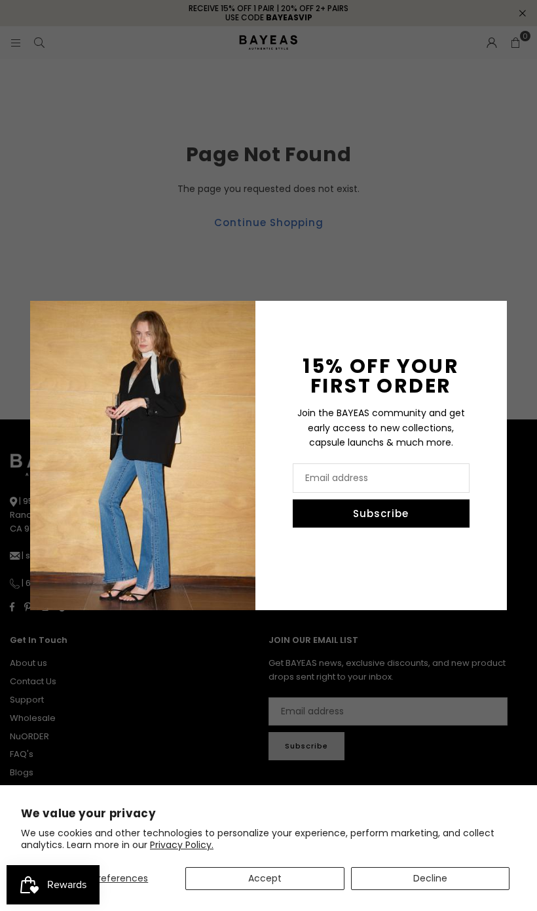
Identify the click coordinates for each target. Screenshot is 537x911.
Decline (430, 878)
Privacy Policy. (181, 844)
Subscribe (381, 513)
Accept (265, 878)
